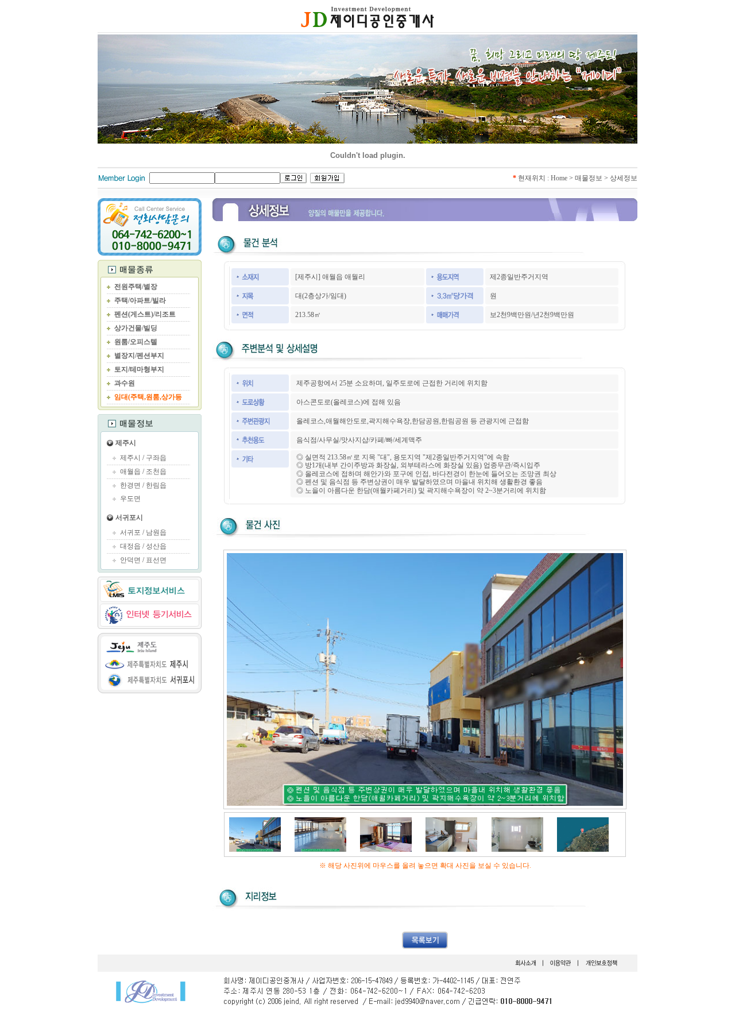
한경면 (130, 485)
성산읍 (156, 546)
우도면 (130, 499)
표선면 (156, 560)
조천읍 (156, 472)
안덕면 (130, 560)
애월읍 (130, 472)
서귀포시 (129, 517)
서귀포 (130, 532)
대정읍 (130, 546)
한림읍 (156, 485)
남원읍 (156, 532)
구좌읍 (156, 458)
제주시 (125, 443)
